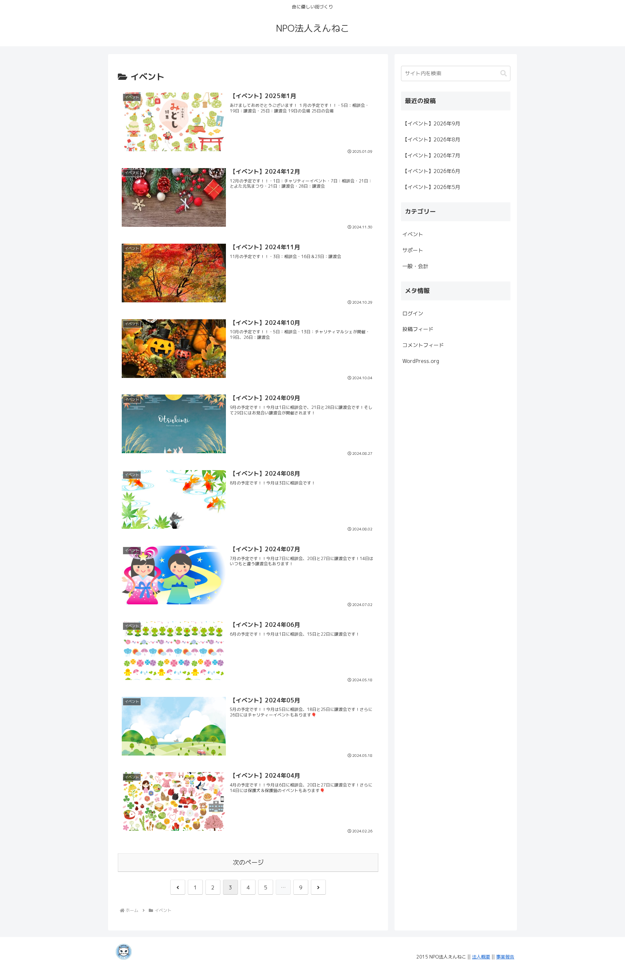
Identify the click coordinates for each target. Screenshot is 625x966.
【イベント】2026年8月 (431, 139)
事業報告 (505, 957)
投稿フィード (418, 329)
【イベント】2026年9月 (431, 123)
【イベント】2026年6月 (431, 171)
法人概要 (481, 957)
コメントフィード (423, 345)
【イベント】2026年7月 (431, 155)
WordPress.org (420, 361)
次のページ (248, 862)
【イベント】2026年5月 (431, 187)
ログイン (412, 313)
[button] (503, 73)
